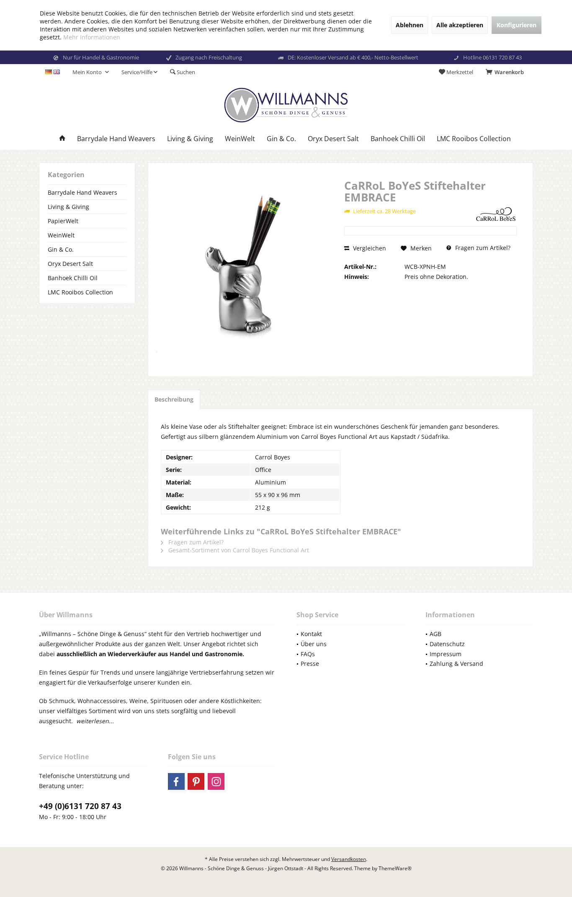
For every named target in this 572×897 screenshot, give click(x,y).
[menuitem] (506, 72)
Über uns (314, 644)
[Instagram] (216, 781)
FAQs (308, 654)
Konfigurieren (516, 25)
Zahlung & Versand (456, 664)
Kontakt (311, 634)
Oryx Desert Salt (70, 264)
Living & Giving (68, 207)
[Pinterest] (196, 781)
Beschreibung (174, 399)
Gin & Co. (61, 249)
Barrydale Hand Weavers (82, 192)
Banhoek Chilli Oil (73, 278)
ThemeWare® (395, 868)
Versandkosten (348, 859)
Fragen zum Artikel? (481, 248)
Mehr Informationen (91, 37)
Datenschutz (447, 644)
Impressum (445, 654)
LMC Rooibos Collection (80, 292)
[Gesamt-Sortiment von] (496, 213)
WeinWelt (61, 235)
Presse (310, 664)
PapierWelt (63, 221)
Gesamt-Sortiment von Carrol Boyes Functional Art (238, 550)
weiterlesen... (95, 721)
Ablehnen (409, 25)
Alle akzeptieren (459, 25)
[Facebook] (176, 781)
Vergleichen (368, 248)
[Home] (62, 138)
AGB (435, 634)
